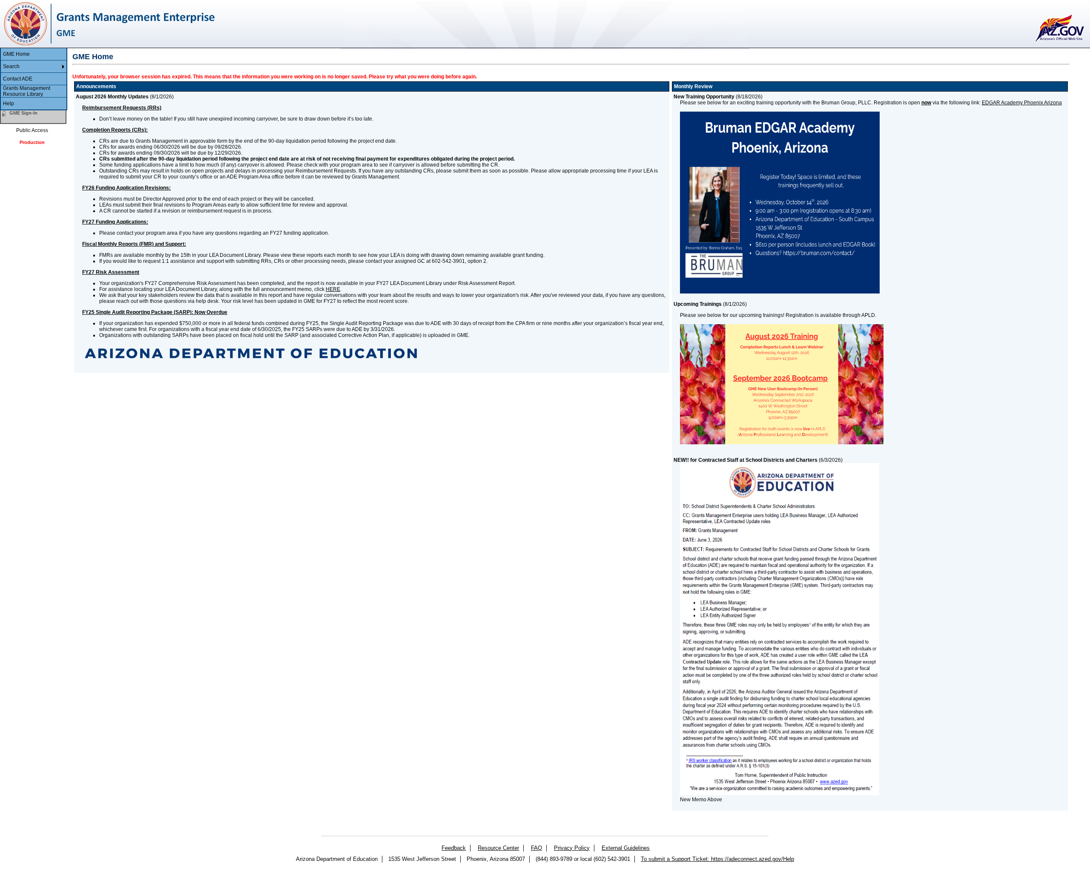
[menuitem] (33, 54)
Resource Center (498, 848)
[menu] (33, 79)
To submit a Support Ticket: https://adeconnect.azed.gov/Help (717, 859)
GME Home (16, 54)
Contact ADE (17, 79)
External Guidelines (626, 848)
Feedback (454, 848)
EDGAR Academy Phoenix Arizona (1022, 103)
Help (8, 103)
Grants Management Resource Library (26, 91)
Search (11, 66)
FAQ (536, 848)
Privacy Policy (572, 848)
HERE (333, 289)
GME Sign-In (23, 112)
